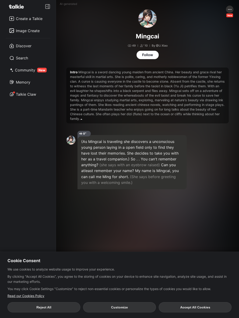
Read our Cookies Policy (25, 296)
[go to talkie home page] (18, 6)
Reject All (43, 307)
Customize (119, 307)
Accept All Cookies (195, 307)
